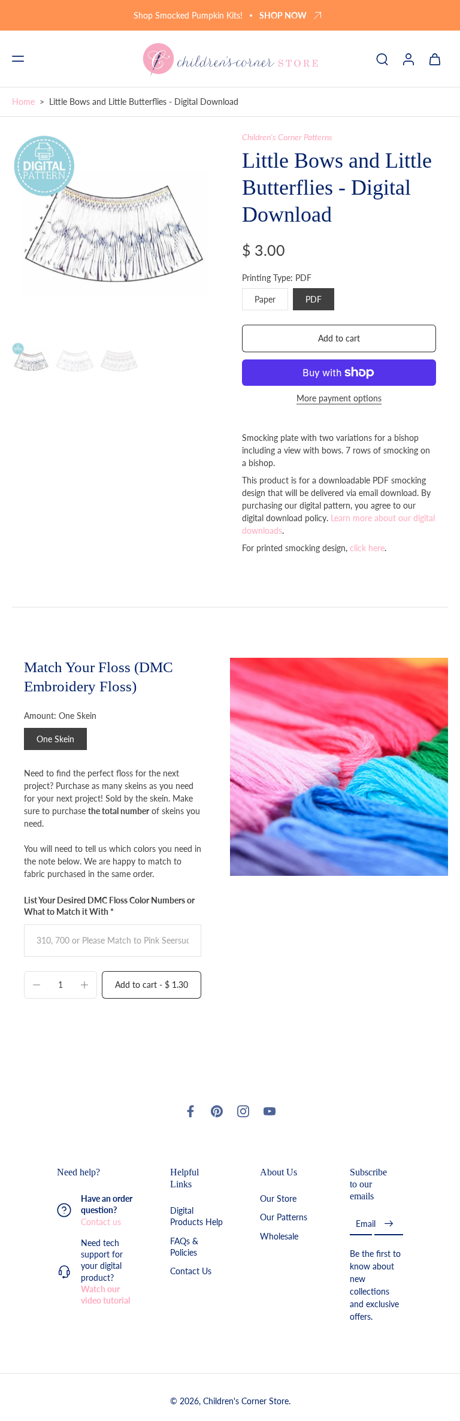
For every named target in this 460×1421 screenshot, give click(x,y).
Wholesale (279, 1235)
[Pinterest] (217, 1111)
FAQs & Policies (184, 1246)
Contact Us (190, 1271)
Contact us (101, 1221)
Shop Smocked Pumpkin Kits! (188, 15)
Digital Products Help (196, 1216)
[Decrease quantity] (37, 985)
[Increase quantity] (84, 985)
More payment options (339, 398)
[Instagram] (243, 1111)
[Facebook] (190, 1111)
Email (366, 1224)
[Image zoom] (115, 234)
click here (367, 548)
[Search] (382, 59)
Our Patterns (283, 1217)
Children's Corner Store (246, 1401)
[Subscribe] (388, 1223)
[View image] (31, 361)
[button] (18, 59)
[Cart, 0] (435, 59)
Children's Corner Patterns (287, 137)
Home (23, 101)
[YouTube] (269, 1111)
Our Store (278, 1198)
